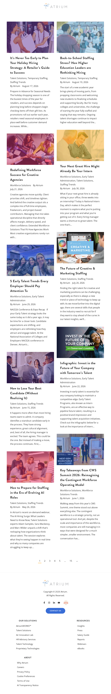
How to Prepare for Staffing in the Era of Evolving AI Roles (29, 492)
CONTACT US (55, 611)
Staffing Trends (18, 82)
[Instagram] (49, 602)
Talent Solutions (18, 78)
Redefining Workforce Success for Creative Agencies (25, 175)
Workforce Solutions (70, 176)
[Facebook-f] (44, 602)
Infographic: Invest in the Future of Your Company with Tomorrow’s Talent (78, 368)
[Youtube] (59, 602)
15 (71, 560)
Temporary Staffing (38, 78)
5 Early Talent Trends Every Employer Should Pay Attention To (29, 286)
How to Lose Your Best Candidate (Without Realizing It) (25, 393)
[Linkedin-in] (54, 602)
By (15, 86)
